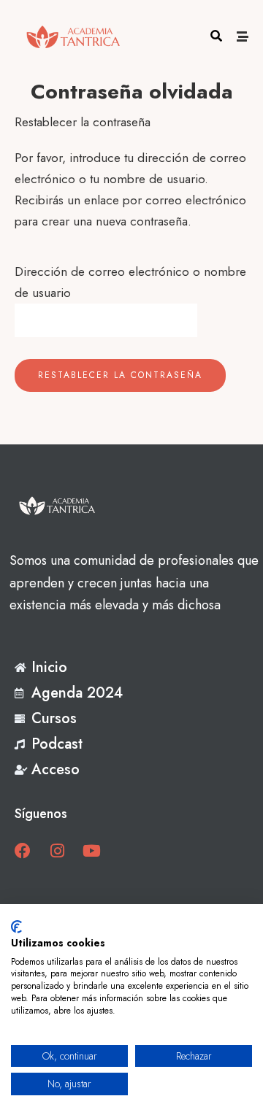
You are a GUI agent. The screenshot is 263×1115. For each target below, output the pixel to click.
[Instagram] (57, 851)
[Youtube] (91, 851)
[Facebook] (23, 851)
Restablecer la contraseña (120, 375)
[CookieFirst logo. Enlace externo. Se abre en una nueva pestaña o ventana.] (16, 926)
